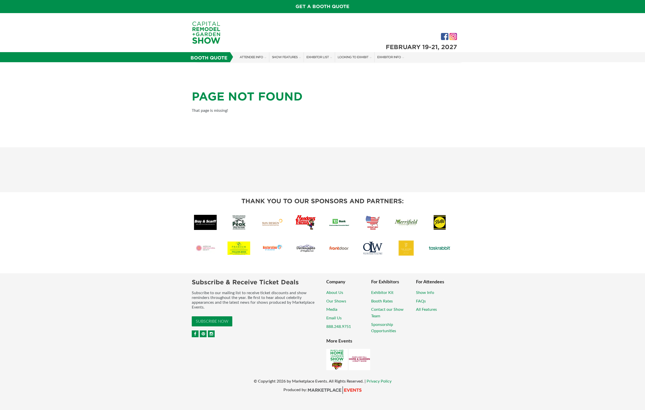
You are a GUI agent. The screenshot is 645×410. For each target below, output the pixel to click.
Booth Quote (209, 57)
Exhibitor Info (389, 57)
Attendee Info (251, 57)
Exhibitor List (317, 57)
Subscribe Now (212, 321)
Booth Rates (382, 301)
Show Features (285, 57)
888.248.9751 (338, 327)
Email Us (334, 318)
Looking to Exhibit (353, 57)
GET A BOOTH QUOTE (322, 6)
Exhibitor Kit (382, 293)
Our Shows (336, 301)
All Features (426, 310)
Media (331, 310)
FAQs (421, 301)
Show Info (425, 293)
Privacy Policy (379, 381)
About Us (334, 293)
